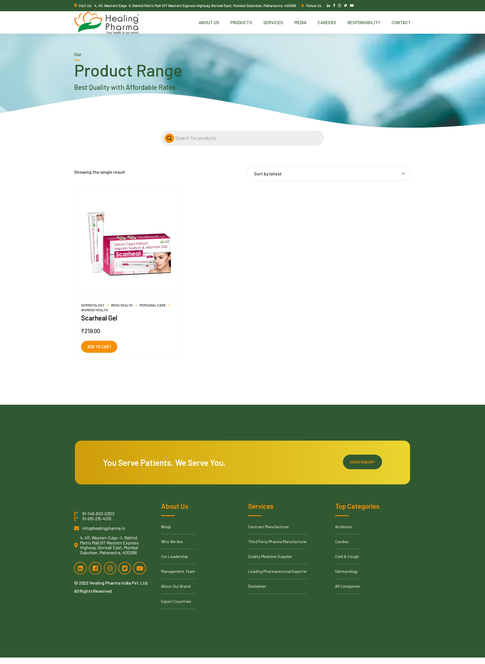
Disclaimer (257, 586)
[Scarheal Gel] (127, 243)
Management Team (178, 571)
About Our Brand (176, 586)
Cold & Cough (347, 556)
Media (300, 22)
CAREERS (327, 22)
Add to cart (99, 346)
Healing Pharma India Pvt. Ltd (118, 582)
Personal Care (152, 305)
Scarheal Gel (99, 318)
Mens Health (122, 305)
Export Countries (176, 601)
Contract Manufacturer (268, 526)
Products (241, 22)
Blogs (166, 526)
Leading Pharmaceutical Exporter (277, 571)
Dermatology (92, 305)
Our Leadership (174, 556)
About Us (209, 22)
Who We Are (172, 541)
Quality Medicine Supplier (270, 556)
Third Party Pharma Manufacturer (277, 541)
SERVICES (273, 22)
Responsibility (363, 22)
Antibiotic (343, 526)
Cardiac (342, 541)
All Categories (347, 586)
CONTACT (401, 22)
